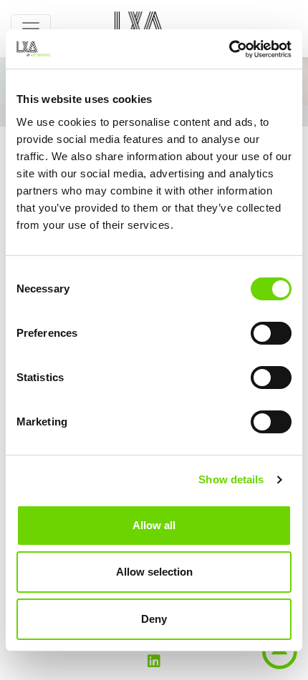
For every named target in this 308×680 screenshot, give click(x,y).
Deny (154, 619)
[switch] (271, 333)
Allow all (154, 525)
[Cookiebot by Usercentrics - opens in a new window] (229, 49)
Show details (231, 479)
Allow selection (154, 572)
